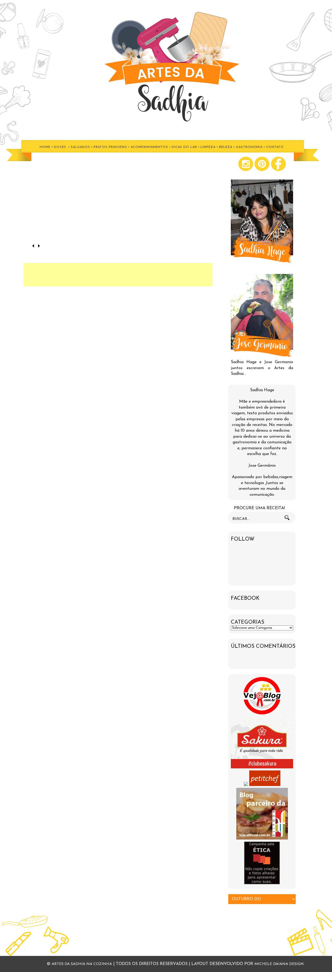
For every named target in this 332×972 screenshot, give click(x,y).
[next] (39, 246)
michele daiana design (279, 964)
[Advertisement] (118, 274)
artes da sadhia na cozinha (82, 964)
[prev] (34, 246)
